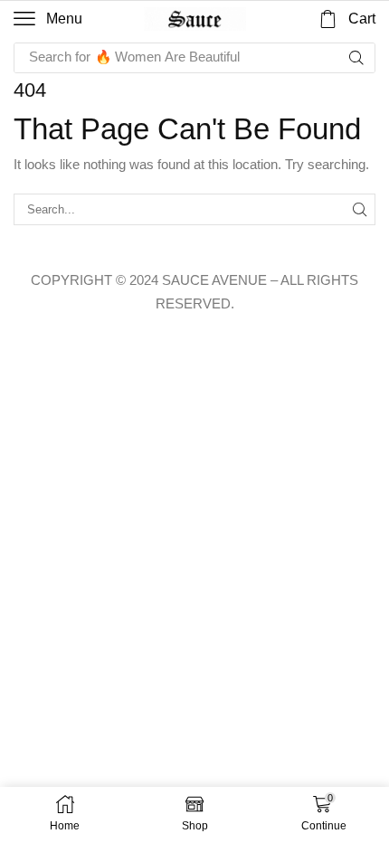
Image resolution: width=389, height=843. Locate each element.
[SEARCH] (360, 209)
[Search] (356, 57)
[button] (48, 19)
